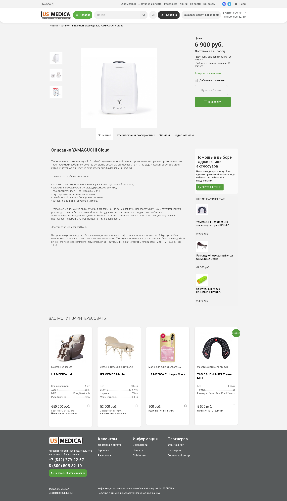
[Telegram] (229, 4)
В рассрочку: (62, 411)
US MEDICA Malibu (113, 374)
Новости (195, 3)
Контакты (209, 3)
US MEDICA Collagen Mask (166, 374)
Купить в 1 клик (211, 90)
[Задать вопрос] (88, 406)
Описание (104, 135)
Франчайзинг (176, 444)
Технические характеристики (135, 135)
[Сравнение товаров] (153, 15)
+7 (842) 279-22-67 (234, 13)
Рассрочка (170, 3)
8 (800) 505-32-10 (235, 16)
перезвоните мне (211, 187)
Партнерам (174, 450)
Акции (184, 3)
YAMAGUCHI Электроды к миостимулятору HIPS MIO (212, 223)
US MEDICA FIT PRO (208, 290)
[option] (56, 58)
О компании (128, 3)
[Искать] (143, 15)
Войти (242, 4)
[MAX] (224, 4)
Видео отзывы (184, 135)
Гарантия (103, 450)
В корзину (214, 101)
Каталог (85, 14)
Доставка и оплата (149, 3)
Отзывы (164, 135)
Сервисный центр (179, 455)
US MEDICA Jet (61, 374)
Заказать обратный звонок (201, 14)
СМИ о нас (139, 455)
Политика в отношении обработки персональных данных (129, 493)
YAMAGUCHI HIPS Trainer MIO (215, 376)
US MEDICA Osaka (214, 257)
